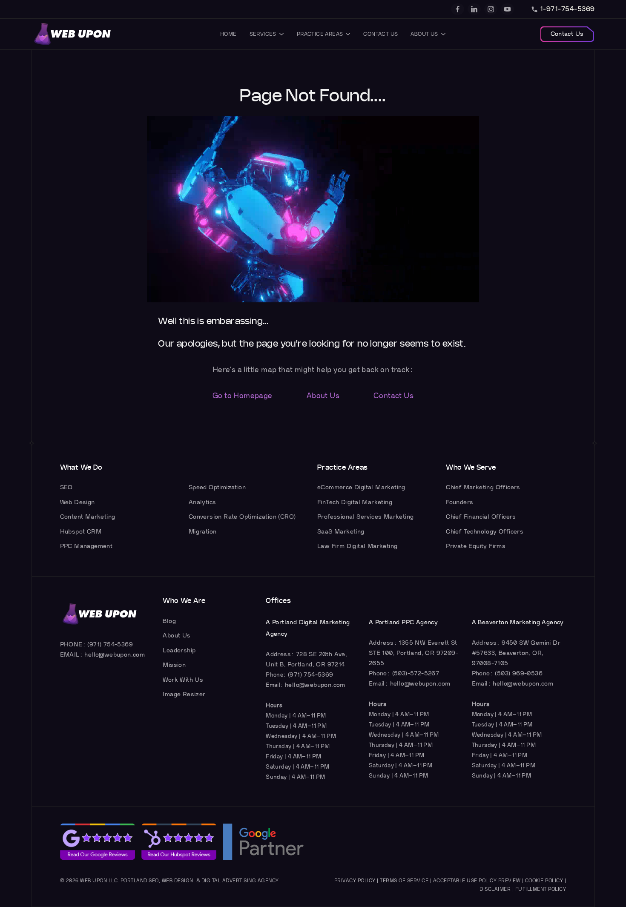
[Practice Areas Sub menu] (347, 34)
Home (228, 34)
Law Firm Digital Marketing (357, 546)
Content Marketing (87, 517)
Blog (169, 621)
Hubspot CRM (80, 531)
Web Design (77, 502)
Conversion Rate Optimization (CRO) (242, 517)
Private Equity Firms (475, 546)
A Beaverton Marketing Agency (518, 622)
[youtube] (507, 9)
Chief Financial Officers (481, 517)
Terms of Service (404, 880)
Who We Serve (471, 467)
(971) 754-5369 (110, 644)
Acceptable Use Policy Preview (477, 880)
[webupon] (73, 34)
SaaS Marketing (341, 531)
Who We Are (184, 600)
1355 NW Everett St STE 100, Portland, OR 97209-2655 (413, 653)
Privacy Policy (355, 880)
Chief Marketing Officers (483, 487)
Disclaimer (495, 889)
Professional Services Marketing (365, 517)
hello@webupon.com (114, 655)
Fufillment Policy (540, 889)
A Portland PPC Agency (403, 622)
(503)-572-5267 (415, 673)
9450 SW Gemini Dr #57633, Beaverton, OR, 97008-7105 (516, 653)
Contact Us (380, 34)
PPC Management (86, 546)
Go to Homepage (242, 395)
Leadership (179, 650)
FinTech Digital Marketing (354, 502)
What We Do (81, 467)
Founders (459, 502)
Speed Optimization (217, 487)
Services (263, 34)
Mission (174, 665)
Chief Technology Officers (484, 531)
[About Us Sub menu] (443, 34)
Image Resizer (184, 694)
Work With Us (183, 680)
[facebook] (457, 9)
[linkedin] (474, 9)
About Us (424, 34)
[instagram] (490, 9)
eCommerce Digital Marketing (361, 487)
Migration (203, 531)
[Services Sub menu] (281, 34)
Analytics (202, 502)
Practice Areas (320, 34)
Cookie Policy (544, 880)
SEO (66, 487)
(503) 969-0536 (519, 673)
